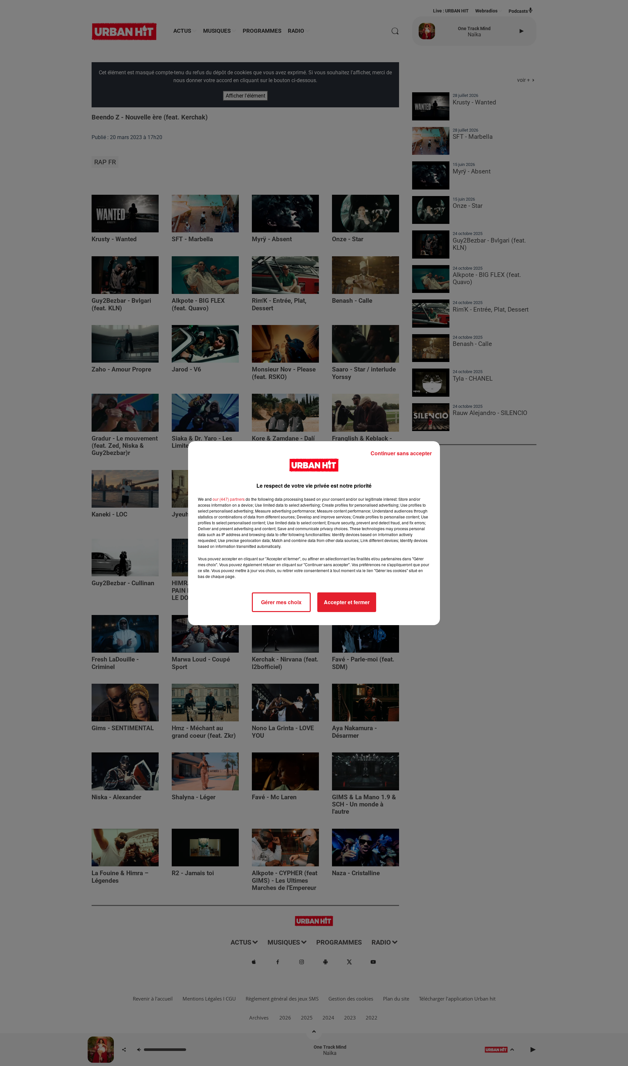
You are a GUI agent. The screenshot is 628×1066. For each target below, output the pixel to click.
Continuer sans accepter (401, 453)
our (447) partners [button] (229, 499)
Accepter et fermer (347, 602)
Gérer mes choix (281, 602)
